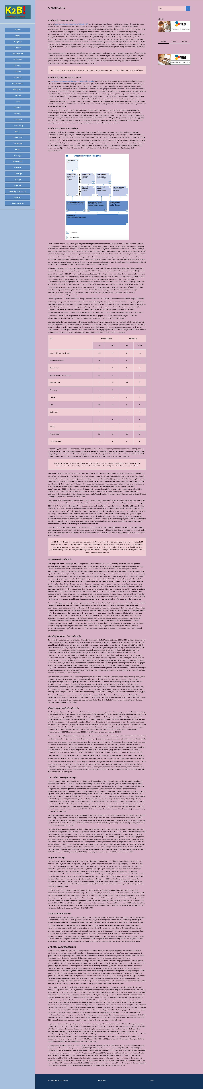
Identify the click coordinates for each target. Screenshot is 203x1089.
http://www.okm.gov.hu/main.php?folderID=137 (71, 24)
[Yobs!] (174, 31)
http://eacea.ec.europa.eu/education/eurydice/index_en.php (72, 81)
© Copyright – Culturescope (58, 1080)
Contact (151, 1080)
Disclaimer (102, 1080)
